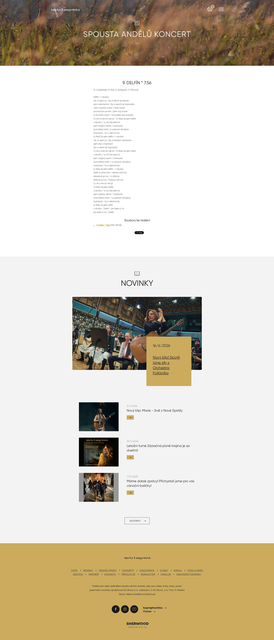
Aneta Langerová (65, 10)
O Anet (164, 570)
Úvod (74, 570)
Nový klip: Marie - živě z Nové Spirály (155, 410)
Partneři (94, 574)
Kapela (178, 570)
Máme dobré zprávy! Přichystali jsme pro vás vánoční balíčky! (160, 483)
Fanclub (166, 574)
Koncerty (128, 570)
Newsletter (148, 574)
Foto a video (195, 570)
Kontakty (110, 574)
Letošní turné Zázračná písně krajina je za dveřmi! (158, 448)
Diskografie (147, 570)
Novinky (135, 520)
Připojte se (128, 574)
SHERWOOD (137, 625)
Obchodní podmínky (188, 574)
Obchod (78, 574)
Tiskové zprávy (108, 570)
